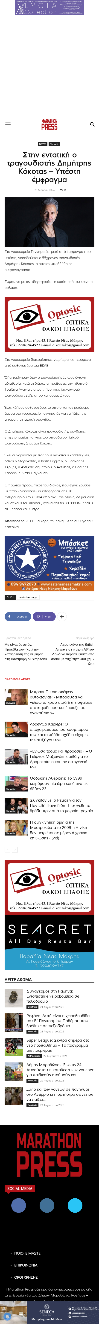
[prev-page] (7, 849)
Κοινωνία (32, 1031)
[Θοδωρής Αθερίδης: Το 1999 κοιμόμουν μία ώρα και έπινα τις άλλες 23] (16, 784)
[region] (49, 7)
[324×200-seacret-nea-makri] (49, 942)
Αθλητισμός (34, 1056)
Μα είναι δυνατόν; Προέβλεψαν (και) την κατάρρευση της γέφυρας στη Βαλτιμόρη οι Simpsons (26, 652)
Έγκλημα (32, 1007)
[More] (62, 616)
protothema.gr (28, 597)
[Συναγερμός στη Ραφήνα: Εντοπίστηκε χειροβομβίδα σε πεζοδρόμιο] (14, 998)
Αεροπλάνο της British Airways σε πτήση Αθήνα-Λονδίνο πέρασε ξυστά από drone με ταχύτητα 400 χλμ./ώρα (72, 654)
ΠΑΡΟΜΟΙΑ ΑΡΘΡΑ (18, 679)
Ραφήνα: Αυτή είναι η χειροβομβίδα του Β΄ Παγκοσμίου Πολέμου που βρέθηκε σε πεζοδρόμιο (58, 1021)
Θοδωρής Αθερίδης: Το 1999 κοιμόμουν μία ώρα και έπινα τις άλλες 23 (58, 783)
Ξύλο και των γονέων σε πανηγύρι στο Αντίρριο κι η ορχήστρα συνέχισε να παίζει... (59, 1094)
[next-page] (15, 849)
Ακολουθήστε (47, 1200)
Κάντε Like (18, 1200)
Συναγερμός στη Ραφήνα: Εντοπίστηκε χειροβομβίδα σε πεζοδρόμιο (52, 996)
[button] (49, 7)
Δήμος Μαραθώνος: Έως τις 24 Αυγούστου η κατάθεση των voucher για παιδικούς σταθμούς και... (59, 1070)
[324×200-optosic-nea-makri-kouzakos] (49, 324)
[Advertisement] (49, 66)
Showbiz (54, 144)
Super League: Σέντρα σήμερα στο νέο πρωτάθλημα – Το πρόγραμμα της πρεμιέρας (57, 1045)
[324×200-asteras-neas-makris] (49, 563)
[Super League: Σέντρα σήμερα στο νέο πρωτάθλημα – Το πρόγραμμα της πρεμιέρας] (14, 1047)
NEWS (42, 144)
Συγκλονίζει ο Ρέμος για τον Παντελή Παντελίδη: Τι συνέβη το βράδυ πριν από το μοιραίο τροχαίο (61, 805)
